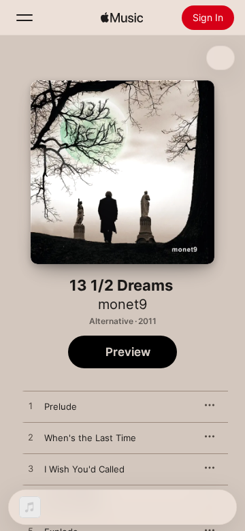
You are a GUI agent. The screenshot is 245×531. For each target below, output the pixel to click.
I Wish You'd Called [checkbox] (84, 469)
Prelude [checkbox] (60, 406)
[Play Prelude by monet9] (30, 406)
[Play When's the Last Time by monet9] (30, 438)
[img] (122, 18)
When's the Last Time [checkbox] (90, 437)
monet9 (122, 304)
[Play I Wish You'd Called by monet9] (30, 469)
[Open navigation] (24, 18)
